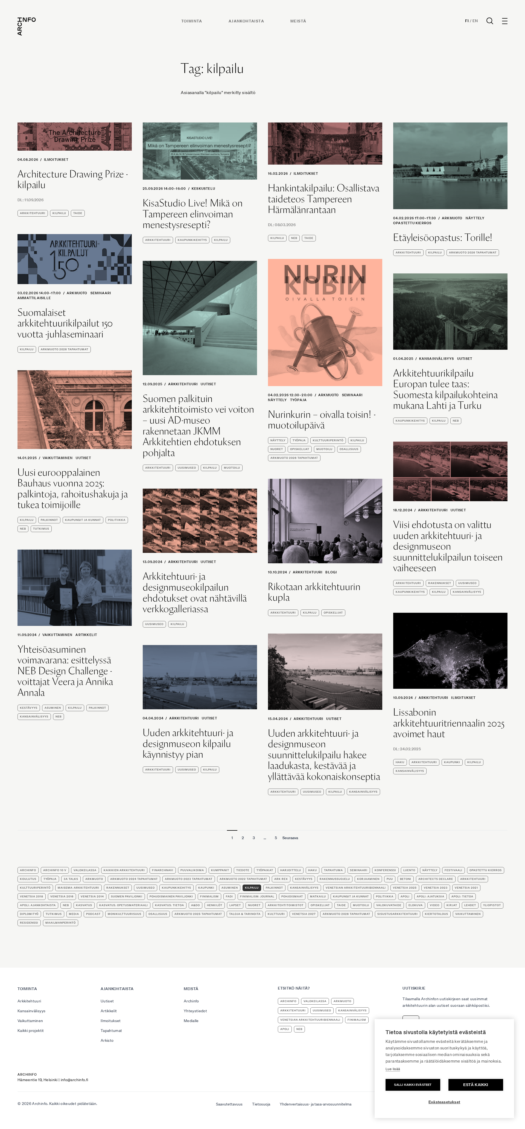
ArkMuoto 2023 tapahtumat (188, 879)
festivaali (453, 870)
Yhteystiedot (195, 1010)
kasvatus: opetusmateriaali (123, 905)
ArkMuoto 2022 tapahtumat (243, 879)
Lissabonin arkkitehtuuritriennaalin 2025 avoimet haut (448, 723)
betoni (405, 879)
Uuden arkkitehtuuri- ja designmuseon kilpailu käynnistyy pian (188, 743)
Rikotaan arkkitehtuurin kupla (314, 592)
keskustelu (203, 188)
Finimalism (209, 896)
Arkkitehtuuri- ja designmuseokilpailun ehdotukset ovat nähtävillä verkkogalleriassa (195, 592)
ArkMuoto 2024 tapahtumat (134, 879)
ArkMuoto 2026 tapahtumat (473, 252)
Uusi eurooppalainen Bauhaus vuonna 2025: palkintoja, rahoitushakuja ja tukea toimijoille (73, 488)
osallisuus (349, 449)
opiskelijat (299, 449)
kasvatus (84, 905)
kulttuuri (276, 914)
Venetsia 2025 (405, 888)
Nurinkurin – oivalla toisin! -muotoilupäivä (322, 420)
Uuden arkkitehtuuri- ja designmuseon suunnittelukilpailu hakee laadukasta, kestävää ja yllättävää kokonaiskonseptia (324, 755)
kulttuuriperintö (328, 440)
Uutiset (208, 384)
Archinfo (28, 870)
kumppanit (220, 870)
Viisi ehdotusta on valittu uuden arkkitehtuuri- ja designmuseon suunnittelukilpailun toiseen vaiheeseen (448, 546)
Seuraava (290, 837)
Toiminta (191, 21)
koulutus (28, 879)
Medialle (191, 1020)
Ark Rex (281, 879)
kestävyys (28, 708)
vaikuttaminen (468, 914)
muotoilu (324, 449)
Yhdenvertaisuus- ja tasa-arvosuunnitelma (315, 1104)
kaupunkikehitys (192, 240)
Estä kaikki (475, 1085)
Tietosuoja (261, 1104)
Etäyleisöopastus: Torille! (443, 237)
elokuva (416, 905)
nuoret (276, 449)
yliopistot (492, 905)
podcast (93, 914)
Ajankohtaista (246, 21)
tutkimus (41, 529)
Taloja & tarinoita (245, 914)
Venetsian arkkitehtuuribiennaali (356, 888)
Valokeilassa (85, 870)
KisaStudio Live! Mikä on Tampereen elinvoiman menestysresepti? (193, 214)
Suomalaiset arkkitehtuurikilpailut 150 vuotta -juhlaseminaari (65, 323)
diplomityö (29, 914)
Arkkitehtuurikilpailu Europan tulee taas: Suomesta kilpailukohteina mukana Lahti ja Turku (445, 389)
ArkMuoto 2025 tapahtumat (198, 914)
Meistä (298, 21)
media (74, 914)
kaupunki (452, 762)
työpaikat (264, 870)
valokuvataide (388, 905)
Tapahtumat (111, 1030)
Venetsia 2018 (31, 896)
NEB (294, 238)
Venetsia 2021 (466, 888)
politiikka (117, 520)
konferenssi (385, 870)
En (475, 20)
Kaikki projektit (31, 1030)
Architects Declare (435, 879)
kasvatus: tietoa (169, 905)
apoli (405, 896)
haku (400, 762)
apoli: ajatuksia (430, 896)
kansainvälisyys (467, 592)
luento (409, 870)
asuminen (53, 708)
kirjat (452, 905)
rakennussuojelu (335, 879)
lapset (235, 905)
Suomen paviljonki (126, 896)
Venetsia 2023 (436, 888)
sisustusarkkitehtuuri (397, 914)
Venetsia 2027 (304, 914)
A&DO (195, 905)
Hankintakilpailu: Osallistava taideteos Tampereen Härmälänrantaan (324, 199)
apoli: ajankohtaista (38, 905)
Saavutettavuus (229, 1104)
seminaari (101, 293)
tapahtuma (333, 870)
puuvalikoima (192, 870)
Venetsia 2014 (92, 896)
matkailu (318, 896)
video (434, 905)
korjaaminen (368, 879)
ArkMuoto (452, 218)
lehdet (470, 905)
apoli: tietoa (462, 896)
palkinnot (49, 520)
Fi (467, 20)
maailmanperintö (60, 923)
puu (390, 879)
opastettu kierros (412, 223)
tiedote (242, 870)
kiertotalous (436, 914)
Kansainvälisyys (436, 358)
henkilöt (214, 905)
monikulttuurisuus (124, 914)
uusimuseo (187, 468)
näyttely (475, 218)
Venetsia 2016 (62, 896)
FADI (229, 896)
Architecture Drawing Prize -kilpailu (73, 179)
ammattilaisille (34, 298)
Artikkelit (86, 634)
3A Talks (71, 879)
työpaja (298, 400)
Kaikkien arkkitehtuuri (124, 870)
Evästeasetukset (444, 1102)
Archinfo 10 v (54, 870)
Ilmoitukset (56, 159)
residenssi (29, 923)
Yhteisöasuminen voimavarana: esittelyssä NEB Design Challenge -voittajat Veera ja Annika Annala (65, 671)
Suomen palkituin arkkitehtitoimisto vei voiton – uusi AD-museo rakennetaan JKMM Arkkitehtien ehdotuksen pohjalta (198, 425)
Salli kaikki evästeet (412, 1084)
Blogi (331, 572)
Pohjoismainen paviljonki (171, 896)
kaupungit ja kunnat (83, 520)
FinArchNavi (162, 870)
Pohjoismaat (292, 896)
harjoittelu (290, 870)
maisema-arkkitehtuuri (78, 888)
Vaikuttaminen (58, 458)
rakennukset (439, 583)
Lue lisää (393, 1069)
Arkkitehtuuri (183, 384)
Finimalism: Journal (257, 896)
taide (77, 213)
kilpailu (59, 213)
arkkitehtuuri (32, 213)
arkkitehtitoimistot (286, 905)
